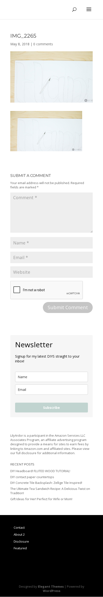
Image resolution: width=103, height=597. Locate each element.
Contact (19, 527)
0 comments (43, 44)
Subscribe (51, 407)
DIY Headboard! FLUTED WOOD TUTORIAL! (40, 471)
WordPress (51, 591)
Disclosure (21, 541)
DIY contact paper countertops (32, 477)
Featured (20, 548)
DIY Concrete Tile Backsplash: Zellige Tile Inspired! (46, 483)
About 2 (19, 534)
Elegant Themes (51, 586)
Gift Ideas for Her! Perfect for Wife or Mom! (41, 499)
